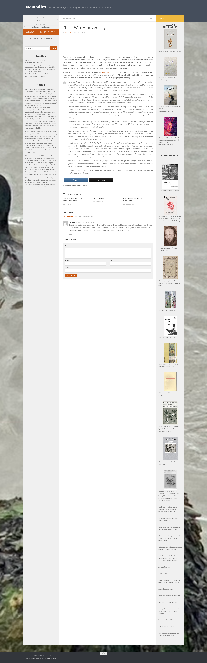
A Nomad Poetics (164, 567)
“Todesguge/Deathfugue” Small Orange (166, 79)
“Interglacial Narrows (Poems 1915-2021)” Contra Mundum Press (170, 109)
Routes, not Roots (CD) (165, 620)
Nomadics (36, 7)
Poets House (29, 74)
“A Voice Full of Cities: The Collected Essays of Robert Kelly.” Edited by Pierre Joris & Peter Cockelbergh (170, 219)
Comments (71, 216)
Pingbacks (87, 216)
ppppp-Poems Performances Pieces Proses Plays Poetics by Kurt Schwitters (170, 611)
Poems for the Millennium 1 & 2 (168, 602)
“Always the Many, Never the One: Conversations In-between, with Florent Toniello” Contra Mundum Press (169, 141)
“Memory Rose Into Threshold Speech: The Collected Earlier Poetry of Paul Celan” (168, 429)
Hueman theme (51, 658)
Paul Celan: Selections (165, 589)
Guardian (105, 72)
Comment (68, 246)
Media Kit (42, 76)
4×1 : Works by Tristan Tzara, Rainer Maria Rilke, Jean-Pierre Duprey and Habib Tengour (168, 558)
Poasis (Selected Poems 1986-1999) (169, 595)
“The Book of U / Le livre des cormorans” (168, 394)
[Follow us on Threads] (55, 32)
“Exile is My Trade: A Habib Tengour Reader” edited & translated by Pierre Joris (167, 509)
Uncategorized (70, 18)
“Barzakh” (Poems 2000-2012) (168, 310)
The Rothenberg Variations (167, 626)
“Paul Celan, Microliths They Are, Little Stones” (169, 463)
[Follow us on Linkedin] (51, 32)
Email (112, 260)
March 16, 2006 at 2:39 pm (86, 222)
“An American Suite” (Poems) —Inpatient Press (168, 249)
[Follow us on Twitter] (44, 32)
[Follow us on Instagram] (48, 32)
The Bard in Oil (98, 198)
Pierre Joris (68, 33)
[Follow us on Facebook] (41, 32)
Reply (71, 234)
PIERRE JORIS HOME (41, 38)
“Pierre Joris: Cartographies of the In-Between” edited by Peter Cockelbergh (169, 538)
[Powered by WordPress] (34, 658)
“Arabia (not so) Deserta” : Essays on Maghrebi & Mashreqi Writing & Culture (170, 283)
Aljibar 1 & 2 (162, 573)
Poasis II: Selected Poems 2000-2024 (169, 51)
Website (67, 267)
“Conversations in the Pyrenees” (169, 190)
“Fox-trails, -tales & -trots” (166, 337)
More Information (31, 76)
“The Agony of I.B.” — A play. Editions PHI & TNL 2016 (168, 366)
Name (67, 260)
